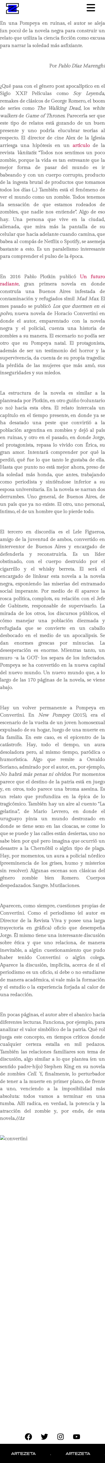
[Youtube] (76, 1436)
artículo (81, 145)
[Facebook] (28, 1436)
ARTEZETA (18, 1453)
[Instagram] (60, 1436)
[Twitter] (44, 1436)
